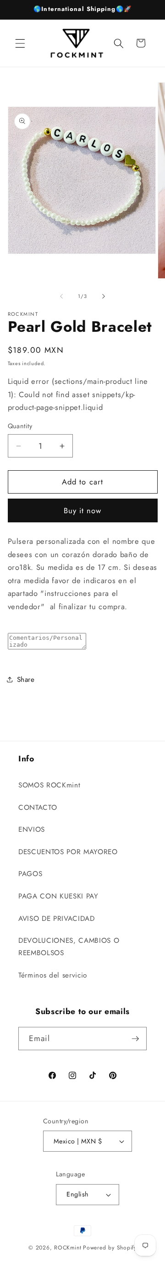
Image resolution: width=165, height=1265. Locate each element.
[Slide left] (61, 296)
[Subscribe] (135, 1039)
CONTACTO (37, 808)
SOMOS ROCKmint (49, 785)
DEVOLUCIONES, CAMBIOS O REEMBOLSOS (68, 946)
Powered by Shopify (110, 1248)
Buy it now (83, 510)
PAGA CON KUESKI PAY (58, 896)
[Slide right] (104, 296)
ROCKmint (67, 1248)
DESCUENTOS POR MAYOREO (68, 852)
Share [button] (26, 680)
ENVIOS (31, 829)
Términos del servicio (52, 975)
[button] (20, 43)
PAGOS (30, 874)
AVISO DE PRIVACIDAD (56, 919)
